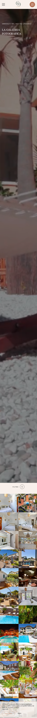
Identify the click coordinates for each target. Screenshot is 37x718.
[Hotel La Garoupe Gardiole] (18, 4)
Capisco (8, 713)
